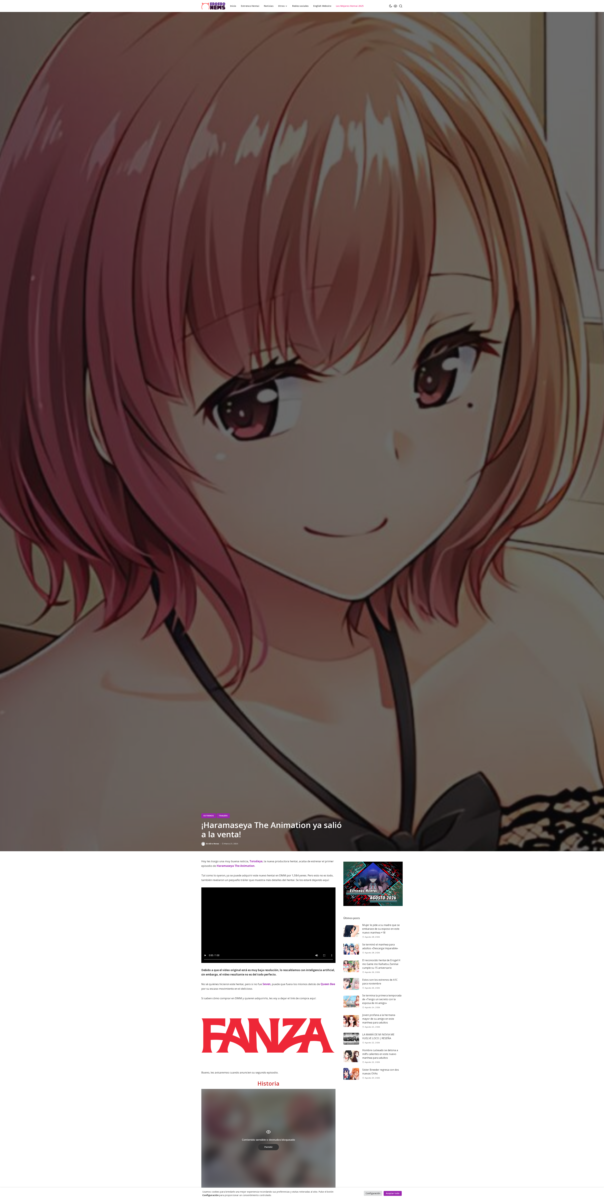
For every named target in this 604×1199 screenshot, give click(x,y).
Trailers (223, 816)
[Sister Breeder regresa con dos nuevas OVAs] (351, 1074)
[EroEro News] (213, 6)
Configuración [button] (373, 1193)
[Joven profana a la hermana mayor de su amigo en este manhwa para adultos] (351, 1021)
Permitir (268, 1147)
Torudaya (256, 861)
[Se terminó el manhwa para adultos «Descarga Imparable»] (351, 949)
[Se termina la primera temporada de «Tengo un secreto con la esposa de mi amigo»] (351, 1001)
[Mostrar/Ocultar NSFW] (395, 6)
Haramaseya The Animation (235, 866)
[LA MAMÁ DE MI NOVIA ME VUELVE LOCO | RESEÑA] (351, 1039)
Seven (267, 984)
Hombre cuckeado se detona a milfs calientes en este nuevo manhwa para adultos (380, 1054)
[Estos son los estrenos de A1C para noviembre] (351, 984)
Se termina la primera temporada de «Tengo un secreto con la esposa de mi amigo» (381, 999)
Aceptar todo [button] (393, 1193)
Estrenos (209, 816)
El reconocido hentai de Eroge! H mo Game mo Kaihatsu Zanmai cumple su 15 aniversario (381, 964)
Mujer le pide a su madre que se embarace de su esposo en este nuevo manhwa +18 (381, 928)
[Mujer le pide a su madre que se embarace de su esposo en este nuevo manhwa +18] (351, 931)
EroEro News (212, 844)
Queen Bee (328, 984)
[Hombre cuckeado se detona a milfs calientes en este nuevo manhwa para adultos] (351, 1056)
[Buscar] (401, 6)
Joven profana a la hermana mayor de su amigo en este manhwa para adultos (378, 1018)
